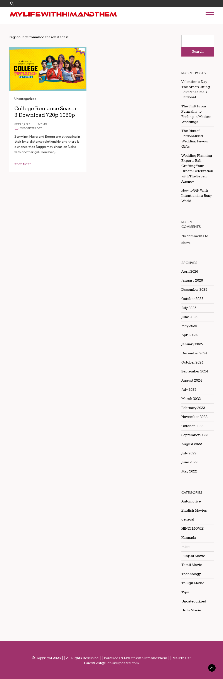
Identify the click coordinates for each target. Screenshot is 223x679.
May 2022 (189, 471)
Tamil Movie (191, 565)
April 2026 (189, 271)
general (187, 519)
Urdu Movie (191, 610)
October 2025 (192, 299)
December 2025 (194, 289)
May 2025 (189, 326)
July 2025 (188, 308)
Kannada (188, 538)
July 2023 (188, 389)
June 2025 (189, 317)
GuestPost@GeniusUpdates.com (111, 663)
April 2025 (189, 335)
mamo (42, 124)
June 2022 (189, 462)
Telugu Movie (192, 583)
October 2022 (192, 426)
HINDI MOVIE (192, 528)
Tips (185, 592)
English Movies (194, 510)
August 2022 (191, 444)
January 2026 (192, 280)
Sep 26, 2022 (22, 124)
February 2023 (193, 408)
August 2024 (191, 380)
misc (185, 547)
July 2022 (188, 453)
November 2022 (194, 417)
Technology (191, 574)
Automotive (191, 501)
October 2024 (192, 362)
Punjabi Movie (193, 556)
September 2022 (194, 435)
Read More (22, 164)
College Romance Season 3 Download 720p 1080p (46, 112)
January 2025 (192, 344)
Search (198, 51)
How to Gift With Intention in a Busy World (196, 195)
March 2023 (191, 399)
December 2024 (194, 353)
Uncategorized (25, 99)
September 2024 (194, 371)
